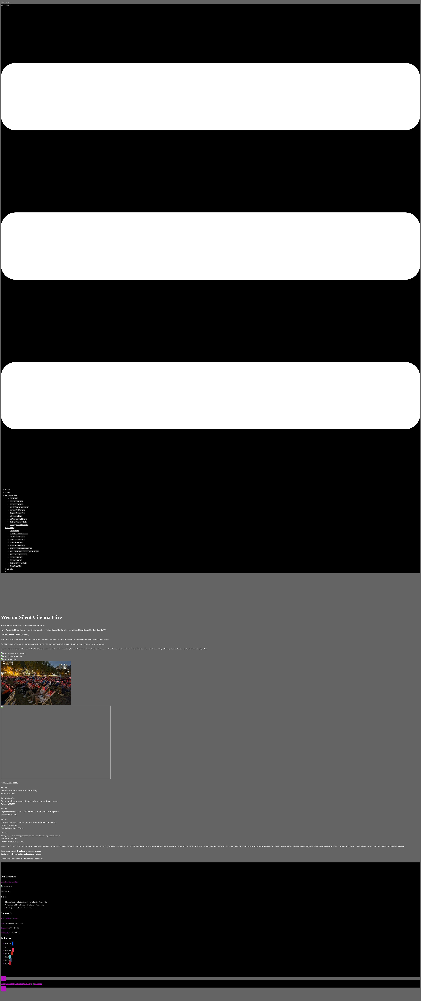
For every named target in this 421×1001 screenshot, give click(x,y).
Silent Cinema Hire (16, 542)
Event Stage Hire (15, 566)
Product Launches (16, 557)
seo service (38, 984)
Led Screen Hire (11, 495)
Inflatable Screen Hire (17, 545)
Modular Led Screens (17, 510)
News (7, 572)
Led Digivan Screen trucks (19, 525)
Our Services (9, 528)
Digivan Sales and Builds (18, 522)
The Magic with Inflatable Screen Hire (18, 908)
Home (7, 489)
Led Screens (14, 498)
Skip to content (6, 2)
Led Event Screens (16, 501)
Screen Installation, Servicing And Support (24, 551)
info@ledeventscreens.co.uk (15, 923)
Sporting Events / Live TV (19, 534)
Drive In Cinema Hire (17, 537)
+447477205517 (14, 933)
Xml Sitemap (5, 891)
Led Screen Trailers (16, 504)
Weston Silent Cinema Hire (10, 846)
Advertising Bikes (16, 516)
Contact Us (9, 569)
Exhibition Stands (16, 560)
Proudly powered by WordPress (12, 984)
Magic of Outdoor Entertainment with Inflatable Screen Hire (26, 902)
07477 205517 (14, 928)
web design (28, 984)
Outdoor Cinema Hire (17, 513)
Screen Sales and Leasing (18, 554)
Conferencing (14, 531)
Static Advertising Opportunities (21, 548)
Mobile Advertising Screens (19, 507)
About (7, 492)
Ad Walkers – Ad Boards (18, 519)
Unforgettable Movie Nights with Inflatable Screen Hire (24, 905)
